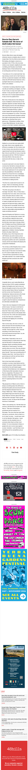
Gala (22, 439)
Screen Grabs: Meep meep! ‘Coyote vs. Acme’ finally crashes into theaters (13, 708)
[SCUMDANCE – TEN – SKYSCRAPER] (14, 548)
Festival (18, 439)
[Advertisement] (14, 623)
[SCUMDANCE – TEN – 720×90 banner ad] (14, 478)
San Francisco (7, 441)
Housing (3, 703)
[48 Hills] (14, 8)
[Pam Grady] (6, 454)
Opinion (3, 737)
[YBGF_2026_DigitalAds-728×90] (14, 3)
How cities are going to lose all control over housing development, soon (13, 696)
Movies (18, 36)
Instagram (19, 470)
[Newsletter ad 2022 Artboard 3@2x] (14, 500)
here (13, 467)
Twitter (11, 470)
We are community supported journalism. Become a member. (14, 764)
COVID (14, 439)
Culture (14, 36)
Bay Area (10, 439)
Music (3, 725)
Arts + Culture (6, 36)
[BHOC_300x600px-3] (14, 687)
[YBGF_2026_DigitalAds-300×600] (14, 600)
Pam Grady (6, 51)
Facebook (6, 470)
